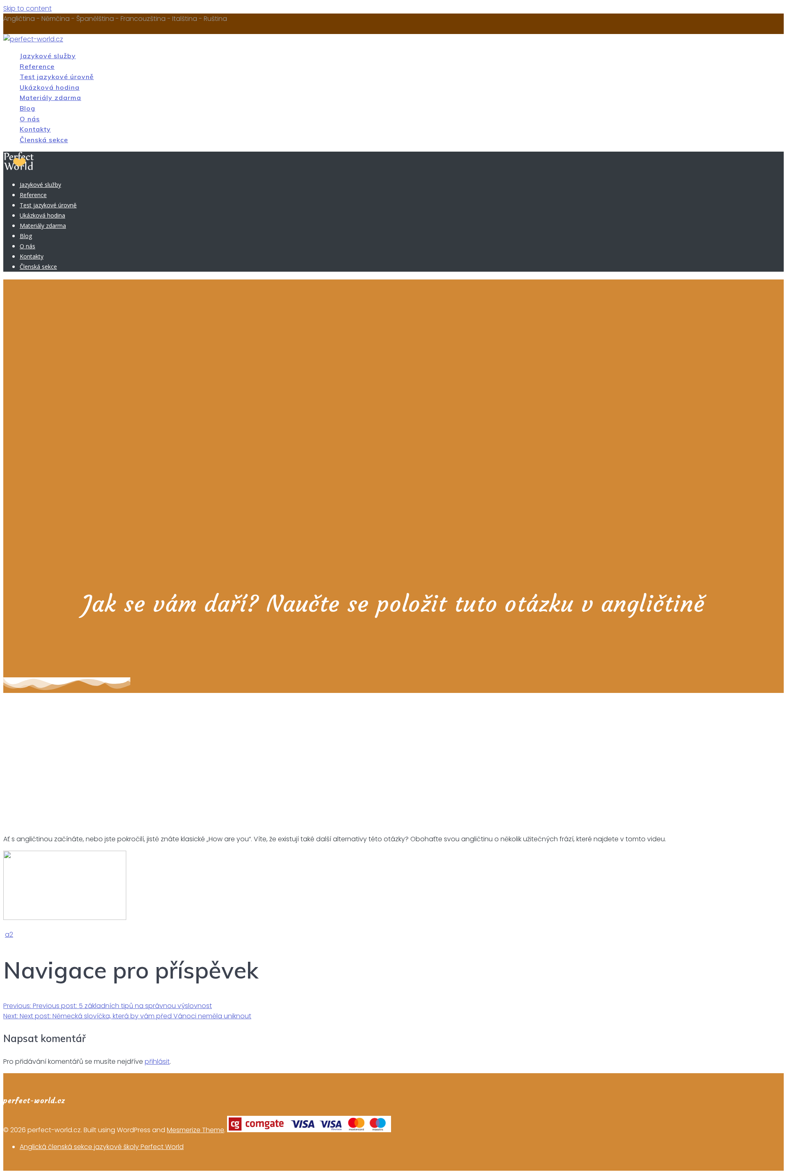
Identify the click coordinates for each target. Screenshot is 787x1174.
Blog (27, 108)
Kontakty (35, 129)
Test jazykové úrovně (57, 77)
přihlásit (157, 1061)
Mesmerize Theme (195, 1130)
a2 (9, 934)
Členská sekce (44, 140)
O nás (30, 119)
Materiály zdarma (50, 97)
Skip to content (27, 8)
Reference (37, 66)
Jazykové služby (48, 56)
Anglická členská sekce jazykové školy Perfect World (102, 1146)
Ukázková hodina (50, 87)
